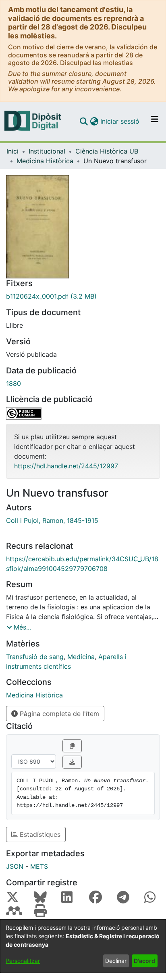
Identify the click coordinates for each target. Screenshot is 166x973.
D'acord (144, 960)
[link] (83, 296)
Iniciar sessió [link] (120, 121)
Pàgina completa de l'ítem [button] (58, 714)
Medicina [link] (81, 657)
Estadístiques (39, 834)
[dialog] (83, 946)
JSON (14, 866)
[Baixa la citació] (72, 762)
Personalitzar (23, 960)
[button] (84, 121)
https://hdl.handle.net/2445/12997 (66, 466)
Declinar (116, 960)
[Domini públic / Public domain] (83, 413)
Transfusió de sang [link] (35, 657)
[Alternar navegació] (154, 121)
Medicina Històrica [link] (45, 161)
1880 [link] (13, 383)
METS (39, 866)
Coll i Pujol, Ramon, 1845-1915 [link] (52, 520)
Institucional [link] (47, 151)
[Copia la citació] (72, 745)
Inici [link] (12, 151)
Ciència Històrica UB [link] (106, 151)
